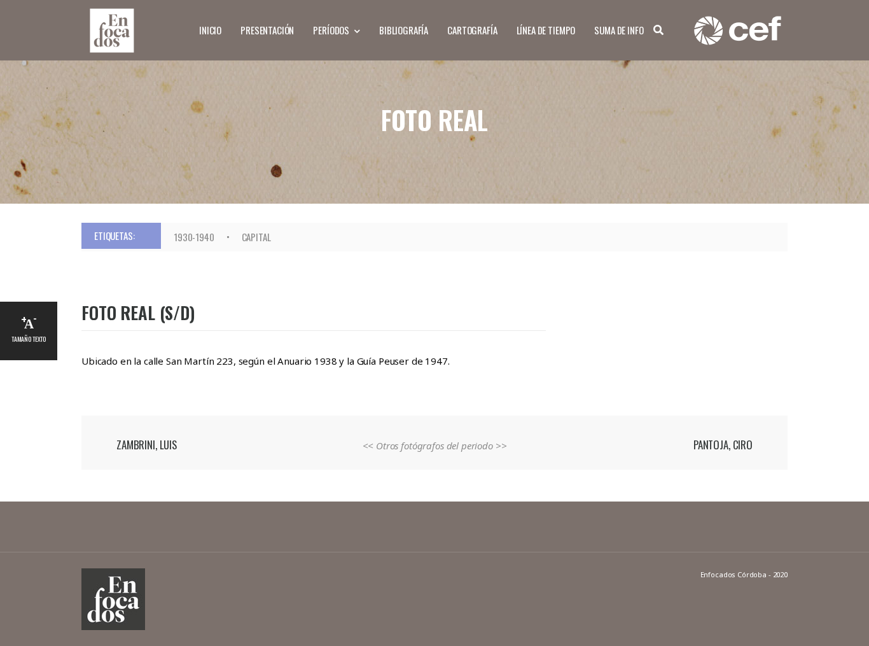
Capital (256, 237)
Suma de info (618, 30)
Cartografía (472, 30)
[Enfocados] (111, 29)
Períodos (331, 30)
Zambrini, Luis (146, 445)
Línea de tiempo (546, 30)
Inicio (210, 30)
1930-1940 (194, 237)
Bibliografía (403, 30)
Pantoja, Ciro (723, 445)
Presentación (267, 30)
